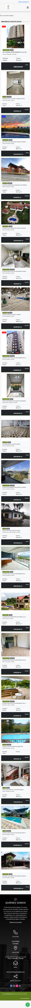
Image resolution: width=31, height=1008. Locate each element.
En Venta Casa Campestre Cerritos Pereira (14, 141)
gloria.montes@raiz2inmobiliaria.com (15, 972)
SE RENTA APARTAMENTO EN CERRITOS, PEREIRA (14, 487)
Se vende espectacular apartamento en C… (14, 573)
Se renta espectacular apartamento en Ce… (14, 660)
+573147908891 (15, 941)
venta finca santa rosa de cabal (11, 530)
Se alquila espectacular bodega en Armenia (14, 185)
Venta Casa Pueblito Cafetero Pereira (12, 789)
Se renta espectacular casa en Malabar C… (14, 832)
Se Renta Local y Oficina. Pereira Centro (13, 98)
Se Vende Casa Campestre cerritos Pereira (14, 228)
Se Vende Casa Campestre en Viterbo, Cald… (14, 616)
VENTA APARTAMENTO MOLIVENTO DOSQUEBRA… (14, 401)
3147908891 (15, 943)
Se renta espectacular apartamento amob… (14, 271)
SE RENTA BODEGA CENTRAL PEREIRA (11, 314)
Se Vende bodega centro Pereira (11, 444)
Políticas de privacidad (15, 922)
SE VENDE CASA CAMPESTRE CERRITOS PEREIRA (14, 876)
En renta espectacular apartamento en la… (14, 357)
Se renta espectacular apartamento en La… (14, 703)
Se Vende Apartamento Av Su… (15, 52)
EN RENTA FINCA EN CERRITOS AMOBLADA (12, 746)
